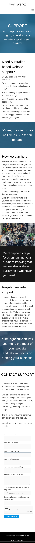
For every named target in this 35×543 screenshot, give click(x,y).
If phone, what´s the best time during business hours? (16, 498)
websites (12, 535)
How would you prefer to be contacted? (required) (17, 489)
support (18, 535)
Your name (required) (11, 435)
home (7, 535)
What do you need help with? (14, 475)
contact (22, 535)
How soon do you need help (13, 467)
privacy (27, 535)
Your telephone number (12, 451)
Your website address (11, 459)
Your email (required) (11, 443)
